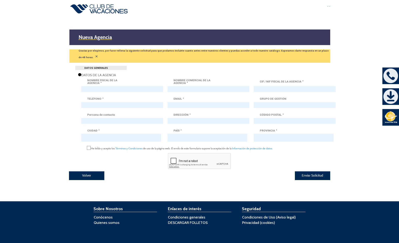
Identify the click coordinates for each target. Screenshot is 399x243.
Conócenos (103, 217)
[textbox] (122, 89)
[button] (86, 175)
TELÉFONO (95, 98)
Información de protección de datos (252, 148)
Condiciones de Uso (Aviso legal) (269, 217)
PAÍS (178, 130)
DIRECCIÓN (182, 114)
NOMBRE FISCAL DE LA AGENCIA (102, 82)
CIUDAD (93, 130)
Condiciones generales (186, 217)
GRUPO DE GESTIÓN (273, 98)
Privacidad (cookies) (258, 222)
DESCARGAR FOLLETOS (188, 222)
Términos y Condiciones (129, 148)
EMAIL (179, 98)
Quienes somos (106, 222)
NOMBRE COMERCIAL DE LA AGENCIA (192, 82)
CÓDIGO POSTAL (272, 114)
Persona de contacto (101, 114)
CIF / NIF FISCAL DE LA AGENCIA (281, 81)
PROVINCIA (268, 130)
